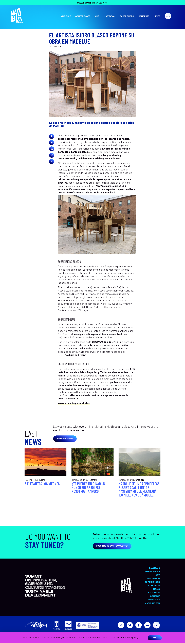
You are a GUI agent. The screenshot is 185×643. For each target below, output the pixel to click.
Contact (155, 596)
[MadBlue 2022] (17, 22)
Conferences (82, 16)
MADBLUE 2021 (152, 603)
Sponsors (154, 592)
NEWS (157, 16)
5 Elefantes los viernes (42, 483)
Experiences (127, 16)
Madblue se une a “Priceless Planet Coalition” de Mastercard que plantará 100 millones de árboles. (139, 489)
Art (97, 16)
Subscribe (154, 599)
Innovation (109, 16)
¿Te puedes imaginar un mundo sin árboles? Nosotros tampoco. (88, 487)
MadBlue (66, 16)
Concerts (143, 16)
